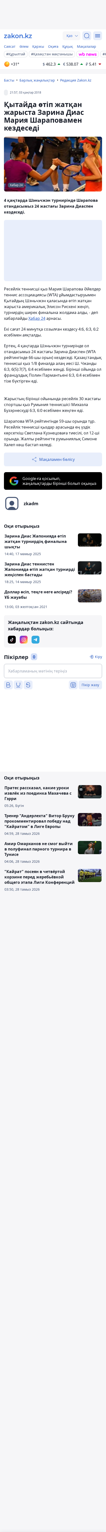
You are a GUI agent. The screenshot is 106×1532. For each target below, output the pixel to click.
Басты (9, 80)
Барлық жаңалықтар (37, 80)
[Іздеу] (86, 35)
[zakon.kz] (18, 35)
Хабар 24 (36, 318)
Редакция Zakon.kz (75, 80)
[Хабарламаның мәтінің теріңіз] (53, 671)
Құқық (67, 46)
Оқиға (53, 46)
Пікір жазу (90, 684)
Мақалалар (86, 46)
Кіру (98, 656)
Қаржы (38, 46)
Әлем (23, 46)
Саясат (10, 46)
